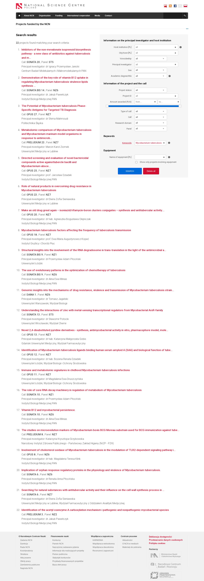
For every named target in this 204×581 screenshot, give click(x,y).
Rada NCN (25, 547)
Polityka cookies (157, 543)
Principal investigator (121, 64)
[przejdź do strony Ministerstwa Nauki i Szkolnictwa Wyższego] (166, 555)
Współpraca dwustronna (103, 547)
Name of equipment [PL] (120, 157)
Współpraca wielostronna (104, 544)
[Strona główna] (50, 6)
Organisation (45, 16)
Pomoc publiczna (59, 554)
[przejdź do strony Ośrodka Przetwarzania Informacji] (166, 575)
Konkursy (56, 540)
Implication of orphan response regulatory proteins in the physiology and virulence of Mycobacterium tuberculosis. (91, 470)
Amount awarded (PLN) (120, 102)
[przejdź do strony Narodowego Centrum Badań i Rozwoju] (166, 565)
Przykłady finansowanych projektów (67, 561)
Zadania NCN (26, 540)
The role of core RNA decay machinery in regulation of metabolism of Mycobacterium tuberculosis (82, 390)
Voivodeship (125, 58)
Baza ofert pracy (59, 565)
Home (19, 15)
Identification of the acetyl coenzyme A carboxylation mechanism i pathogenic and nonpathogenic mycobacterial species (95, 510)
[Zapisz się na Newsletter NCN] (180, 6)
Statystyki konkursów (61, 558)
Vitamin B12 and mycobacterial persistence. (48, 410)
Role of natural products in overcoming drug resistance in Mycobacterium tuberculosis (56, 188)
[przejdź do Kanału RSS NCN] (170, 6)
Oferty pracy (25, 561)
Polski (185, 6)
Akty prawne (25, 558)
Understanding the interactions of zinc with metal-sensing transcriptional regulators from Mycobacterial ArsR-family (92, 310)
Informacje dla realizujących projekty (68, 551)
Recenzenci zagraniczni (103, 551)
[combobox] (151, 58)
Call (129, 117)
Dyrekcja (24, 544)
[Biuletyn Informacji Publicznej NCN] (165, 6)
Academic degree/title (121, 76)
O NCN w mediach (130, 544)
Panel (129, 129)
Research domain (123, 123)
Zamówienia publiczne (30, 565)
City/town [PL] (125, 53)
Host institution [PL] (122, 47)
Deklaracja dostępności (160, 537)
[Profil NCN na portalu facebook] (175, 6)
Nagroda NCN (26, 568)
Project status (125, 90)
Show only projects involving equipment (158, 162)
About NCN (29, 16)
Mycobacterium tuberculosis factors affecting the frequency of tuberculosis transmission (76, 230)
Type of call (126, 111)
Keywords (126, 143)
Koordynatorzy (26, 551)
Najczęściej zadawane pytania (65, 547)
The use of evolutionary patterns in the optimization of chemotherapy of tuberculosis (73, 270)
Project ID (127, 96)
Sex (129, 70)
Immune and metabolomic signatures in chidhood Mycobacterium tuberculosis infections (76, 370)
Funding (58, 16)
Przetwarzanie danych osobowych (166, 540)
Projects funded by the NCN (33, 24)
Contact (108, 16)
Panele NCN (57, 544)
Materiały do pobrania (131, 547)
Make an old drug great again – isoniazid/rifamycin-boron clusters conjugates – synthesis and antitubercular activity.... (93, 210)
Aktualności (127, 540)
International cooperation (78, 16)
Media (97, 16)
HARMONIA (98, 540)
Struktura (24, 554)
